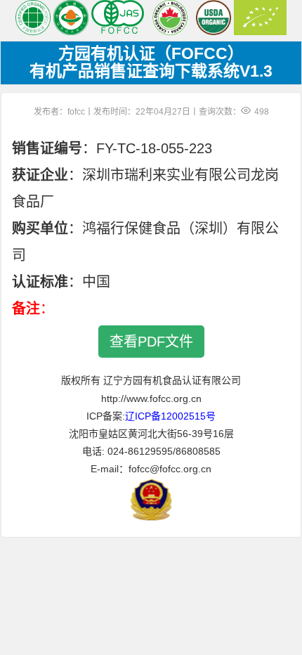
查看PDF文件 (151, 341)
